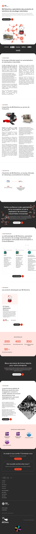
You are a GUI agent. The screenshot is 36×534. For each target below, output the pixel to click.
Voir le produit (13, 320)
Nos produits (17, 324)
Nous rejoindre (5, 419)
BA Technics (4, 486)
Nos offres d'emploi (17, 374)
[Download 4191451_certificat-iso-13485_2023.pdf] (18, 437)
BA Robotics (4, 488)
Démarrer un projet (6, 19)
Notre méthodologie (16, 276)
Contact (4, 477)
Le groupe (3, 480)
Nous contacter (16, 222)
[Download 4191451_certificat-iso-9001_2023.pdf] (7, 437)
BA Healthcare (4, 484)
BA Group (3, 482)
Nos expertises (4, 494)
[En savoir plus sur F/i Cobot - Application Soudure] (10, 299)
